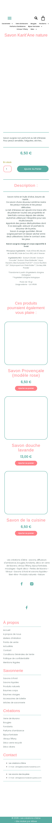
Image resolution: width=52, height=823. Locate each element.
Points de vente (10, 642)
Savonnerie (6, 24)
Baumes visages (11, 694)
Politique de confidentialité (16, 658)
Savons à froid (10, 678)
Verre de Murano (22, 24)
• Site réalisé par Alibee (26, 821)
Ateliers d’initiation (12, 638)
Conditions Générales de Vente (18, 654)
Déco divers (9, 746)
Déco (32, 29)
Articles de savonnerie (14, 702)
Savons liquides (11, 682)
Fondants (42, 24)
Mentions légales (11, 662)
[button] (10, 18)
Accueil (6, 630)
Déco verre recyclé (12, 742)
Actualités (8, 646)
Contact (7, 650)
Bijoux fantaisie (34, 26)
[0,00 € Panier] (43, 18)
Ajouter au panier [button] (26, 388)
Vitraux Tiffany (22, 29)
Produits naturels (11, 686)
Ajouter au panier (32, 169)
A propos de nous (12, 634)
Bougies (33, 24)
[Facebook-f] (21, 584)
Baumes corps (10, 690)
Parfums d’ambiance (17, 26)
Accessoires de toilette (14, 698)
